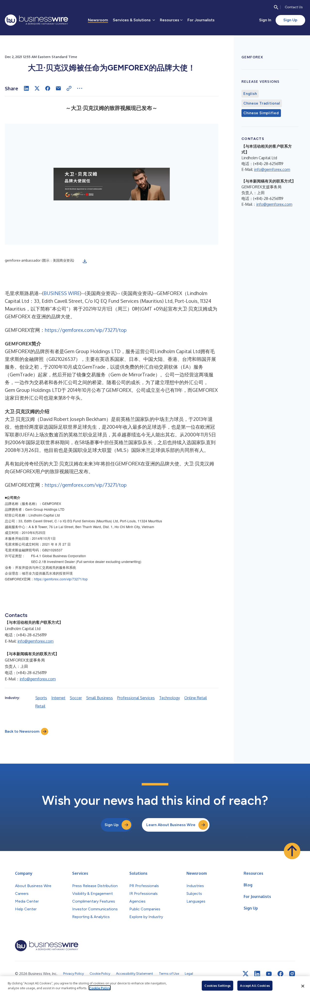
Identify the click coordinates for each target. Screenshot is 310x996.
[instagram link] (292, 974)
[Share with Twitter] (37, 88)
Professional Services (136, 697)
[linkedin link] (257, 974)
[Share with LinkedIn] (26, 88)
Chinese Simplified (261, 113)
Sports (41, 697)
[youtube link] (269, 974)
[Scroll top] (292, 851)
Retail (40, 706)
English (250, 93)
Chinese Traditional (261, 103)
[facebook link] (280, 974)
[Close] (302, 986)
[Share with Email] (58, 88)
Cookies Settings (217, 986)
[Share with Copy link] (69, 88)
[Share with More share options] (80, 88)
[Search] (276, 7)
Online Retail (195, 697)
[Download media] (85, 261)
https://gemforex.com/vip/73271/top (86, 330)
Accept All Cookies (255, 986)
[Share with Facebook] (48, 88)
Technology (169, 697)
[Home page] (36, 20)
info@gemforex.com (35, 641)
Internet (58, 697)
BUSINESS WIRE (62, 293)
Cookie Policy (99, 988)
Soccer (76, 697)
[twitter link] (245, 973)
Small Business (99, 697)
